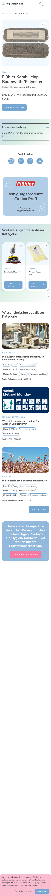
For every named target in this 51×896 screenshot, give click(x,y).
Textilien (7, 268)
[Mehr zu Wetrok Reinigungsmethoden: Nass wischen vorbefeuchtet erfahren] (25, 400)
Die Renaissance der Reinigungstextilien (24, 480)
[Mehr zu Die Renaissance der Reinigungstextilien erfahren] (25, 460)
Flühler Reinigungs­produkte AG (19, 87)
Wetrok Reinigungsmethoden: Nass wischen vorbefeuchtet (21, 422)
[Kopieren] (30, 161)
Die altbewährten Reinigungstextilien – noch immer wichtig (24, 358)
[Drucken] (21, 161)
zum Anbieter (12, 107)
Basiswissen (8, 352)
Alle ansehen (39, 509)
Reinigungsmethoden (13, 416)
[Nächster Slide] (44, 296)
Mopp (4, 72)
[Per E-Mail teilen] (11, 161)
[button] (47, 4)
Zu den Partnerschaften (25, 554)
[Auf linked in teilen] (39, 161)
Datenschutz (37, 885)
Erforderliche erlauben (24, 891)
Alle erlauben (41, 891)
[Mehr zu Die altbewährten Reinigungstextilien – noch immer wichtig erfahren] (25, 336)
